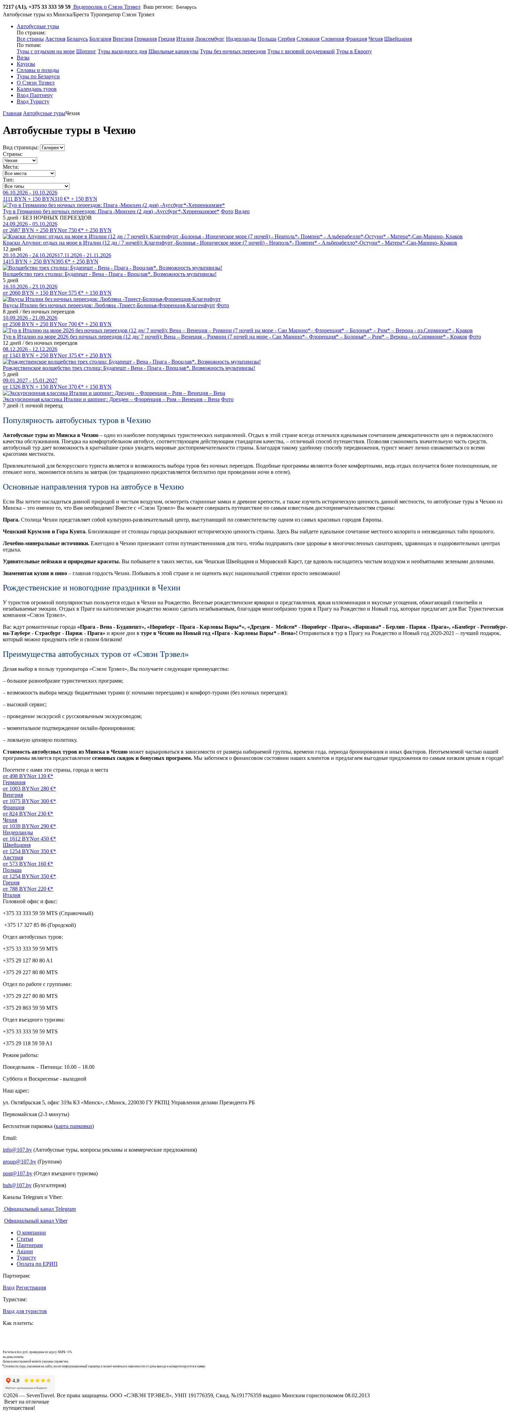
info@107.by (17, 1150)
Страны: (13, 154)
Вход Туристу (33, 101)
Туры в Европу (354, 51)
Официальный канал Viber (35, 1221)
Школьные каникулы (173, 51)
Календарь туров (37, 89)
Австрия (55, 39)
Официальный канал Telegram (39, 1209)
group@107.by (19, 1162)
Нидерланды (241, 39)
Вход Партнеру (35, 95)
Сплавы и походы (38, 70)
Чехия (375, 39)
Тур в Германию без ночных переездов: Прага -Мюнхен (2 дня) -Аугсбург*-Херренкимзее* (111, 211)
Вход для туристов (25, 1311)
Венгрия (123, 39)
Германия (145, 39)
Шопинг (86, 51)
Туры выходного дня (122, 51)
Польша (267, 39)
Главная (12, 113)
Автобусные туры (44, 113)
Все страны (30, 39)
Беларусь (77, 39)
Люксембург (210, 39)
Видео (242, 211)
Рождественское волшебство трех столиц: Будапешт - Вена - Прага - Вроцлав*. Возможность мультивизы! (129, 368)
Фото (227, 211)
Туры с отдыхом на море (46, 51)
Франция (356, 39)
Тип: (8, 180)
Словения (332, 39)
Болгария (100, 39)
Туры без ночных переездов (233, 51)
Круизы (26, 64)
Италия (185, 39)
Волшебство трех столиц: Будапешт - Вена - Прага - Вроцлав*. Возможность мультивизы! (110, 274)
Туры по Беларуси (38, 76)
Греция (166, 39)
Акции (25, 1251)
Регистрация (31, 1287)
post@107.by (17, 1173)
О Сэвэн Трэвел (36, 83)
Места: (11, 167)
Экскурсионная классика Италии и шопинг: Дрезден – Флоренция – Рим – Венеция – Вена (111, 399)
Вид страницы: (21, 147)
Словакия (308, 39)
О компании (31, 1233)
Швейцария (398, 39)
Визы (23, 58)
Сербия (286, 39)
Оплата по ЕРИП (37, 1264)
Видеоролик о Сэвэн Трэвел (106, 7)
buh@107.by (17, 1185)
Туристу (26, 1258)
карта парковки (74, 1126)
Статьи (25, 1239)
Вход (9, 1287)
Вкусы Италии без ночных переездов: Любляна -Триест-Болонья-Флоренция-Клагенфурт (109, 305)
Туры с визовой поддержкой (301, 51)
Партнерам (30, 1245)
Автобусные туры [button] (38, 26)
